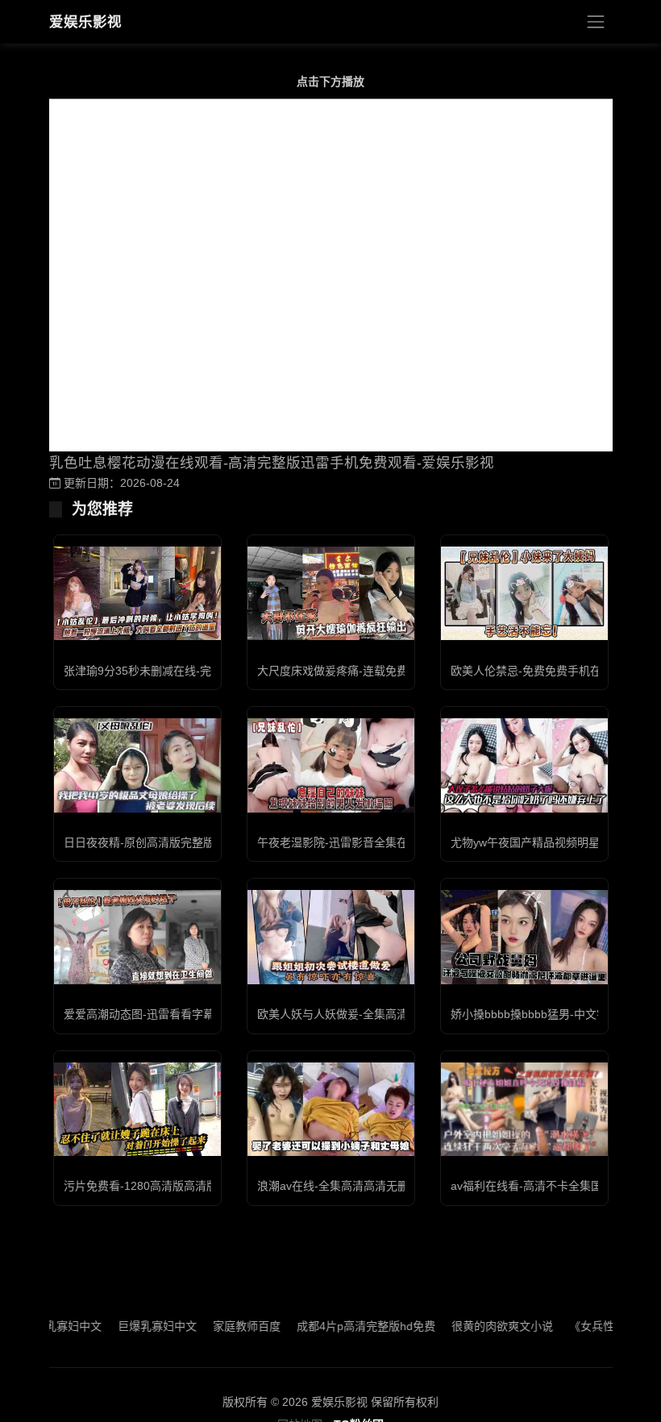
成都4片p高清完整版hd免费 (342, 1326)
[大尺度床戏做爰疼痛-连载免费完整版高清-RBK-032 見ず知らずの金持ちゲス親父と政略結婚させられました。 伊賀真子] (330, 593)
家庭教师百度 (223, 1326)
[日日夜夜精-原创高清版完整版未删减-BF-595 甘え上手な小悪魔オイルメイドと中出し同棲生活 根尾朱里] (137, 765)
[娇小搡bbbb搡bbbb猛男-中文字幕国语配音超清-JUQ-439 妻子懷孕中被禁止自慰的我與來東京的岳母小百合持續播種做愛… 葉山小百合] (524, 936)
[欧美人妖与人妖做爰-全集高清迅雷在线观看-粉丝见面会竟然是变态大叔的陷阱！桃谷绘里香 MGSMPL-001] (330, 936)
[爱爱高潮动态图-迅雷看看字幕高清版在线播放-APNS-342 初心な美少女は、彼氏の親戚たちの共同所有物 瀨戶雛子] (137, 936)
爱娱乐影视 (85, 22)
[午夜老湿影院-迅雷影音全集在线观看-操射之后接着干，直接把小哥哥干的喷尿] (330, 765)
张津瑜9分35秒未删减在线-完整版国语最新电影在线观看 (205, 670)
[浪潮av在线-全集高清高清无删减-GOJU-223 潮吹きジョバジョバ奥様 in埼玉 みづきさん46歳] (330, 1109)
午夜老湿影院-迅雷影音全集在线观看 (349, 842)
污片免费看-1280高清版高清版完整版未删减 (174, 1185)
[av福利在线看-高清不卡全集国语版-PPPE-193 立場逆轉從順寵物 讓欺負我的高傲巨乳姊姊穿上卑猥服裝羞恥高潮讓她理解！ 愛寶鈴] (524, 1109)
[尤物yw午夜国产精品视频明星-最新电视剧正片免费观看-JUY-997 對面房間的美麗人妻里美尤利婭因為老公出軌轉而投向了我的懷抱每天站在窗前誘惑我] (524, 765)
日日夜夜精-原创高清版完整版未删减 (156, 842)
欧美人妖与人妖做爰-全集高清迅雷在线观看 (366, 1014)
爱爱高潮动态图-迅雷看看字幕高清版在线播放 (178, 1014)
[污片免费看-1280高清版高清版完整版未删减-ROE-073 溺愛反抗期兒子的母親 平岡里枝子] (137, 1109)
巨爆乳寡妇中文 (133, 1326)
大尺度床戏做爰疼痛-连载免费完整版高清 (360, 670)
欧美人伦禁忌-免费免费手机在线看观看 (548, 670)
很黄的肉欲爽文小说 (479, 1326)
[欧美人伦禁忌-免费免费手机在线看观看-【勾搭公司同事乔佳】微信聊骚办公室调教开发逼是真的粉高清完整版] (524, 593)
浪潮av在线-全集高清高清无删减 (338, 1185)
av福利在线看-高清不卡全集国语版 (538, 1185)
